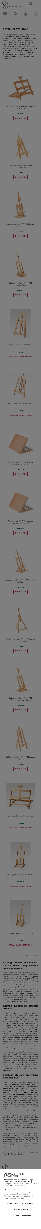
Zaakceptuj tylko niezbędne (20, 1203)
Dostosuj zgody (20, 1209)
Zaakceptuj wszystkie (20, 1215)
